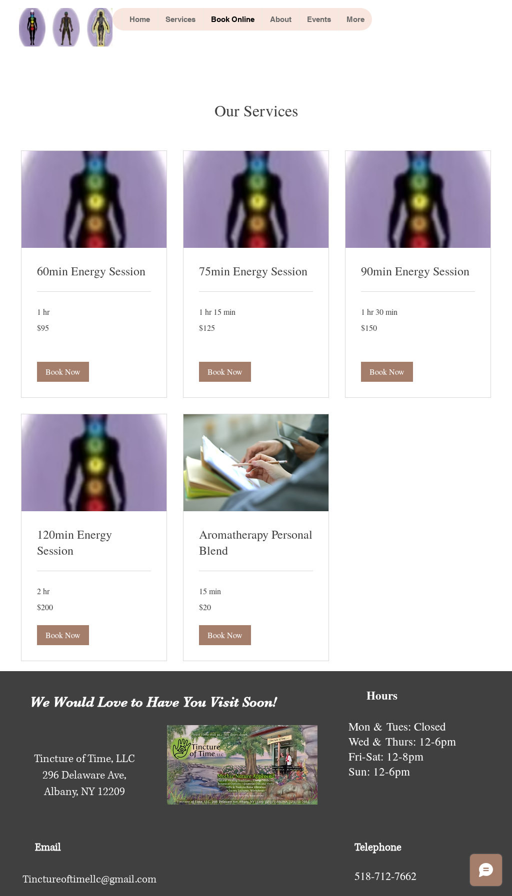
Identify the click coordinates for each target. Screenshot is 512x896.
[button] (63, 372)
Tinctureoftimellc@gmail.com (89, 880)
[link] (94, 271)
